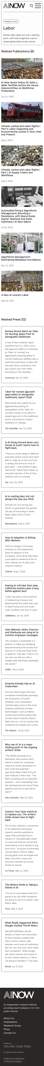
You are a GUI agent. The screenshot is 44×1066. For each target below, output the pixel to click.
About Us (9, 1018)
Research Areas (12, 1025)
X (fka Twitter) (9, 1046)
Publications (10, 1021)
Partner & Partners (14, 1061)
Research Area (11, 21)
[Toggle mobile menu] (38, 5)
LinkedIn (19, 1046)
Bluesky (27, 1046)
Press (7, 1029)
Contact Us (10, 1032)
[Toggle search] (31, 5)
